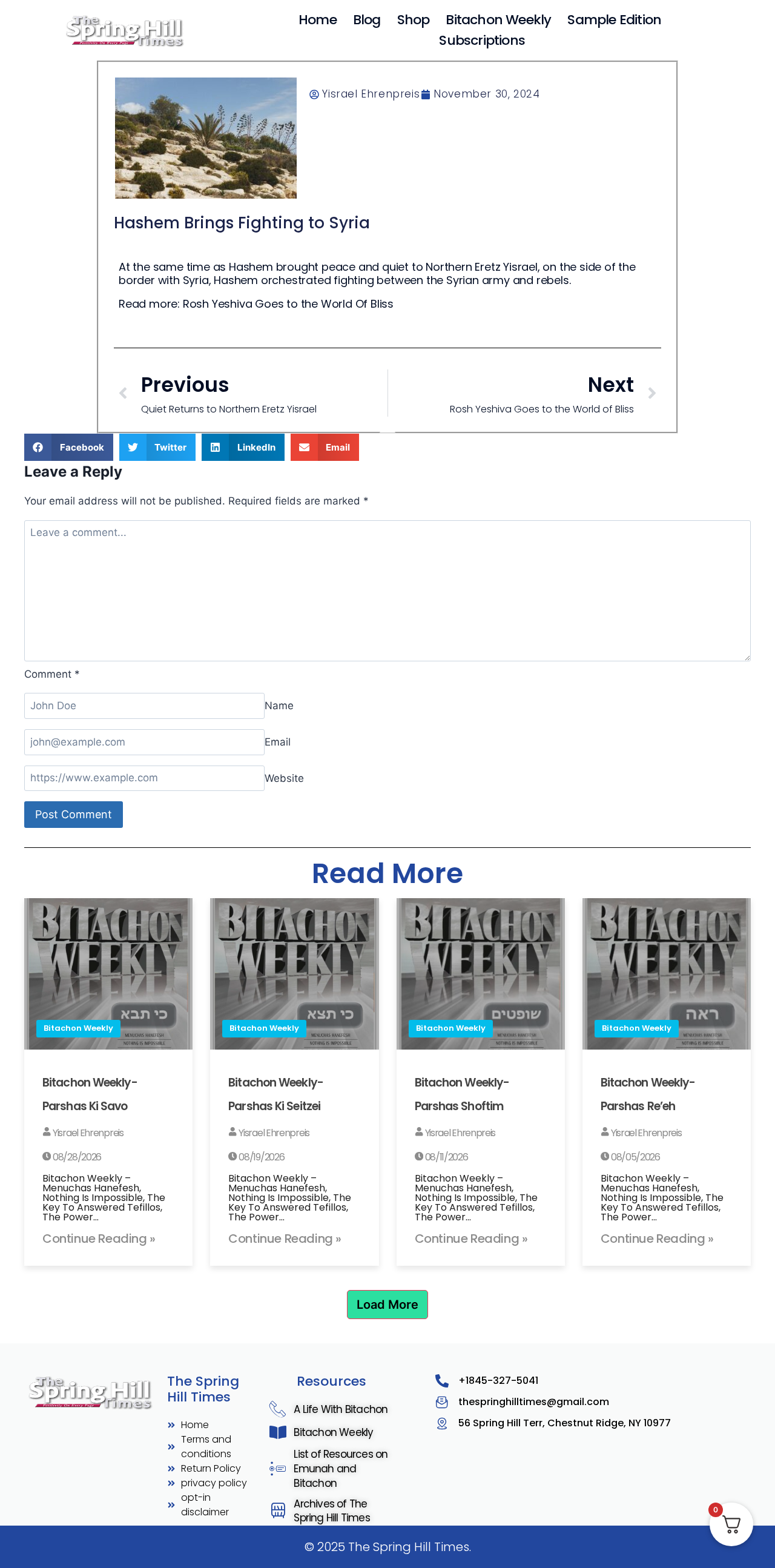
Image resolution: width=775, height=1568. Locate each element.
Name (279, 706)
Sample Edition (614, 19)
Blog (367, 19)
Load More (387, 1304)
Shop (413, 19)
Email (278, 742)
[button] (68, 447)
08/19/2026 (260, 1157)
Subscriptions (482, 40)
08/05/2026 (634, 1157)
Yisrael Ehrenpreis (87, 1133)
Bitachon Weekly (498, 19)
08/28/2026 (76, 1157)
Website (284, 778)
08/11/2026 (445, 1157)
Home (317, 19)
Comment (52, 674)
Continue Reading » (99, 1238)
